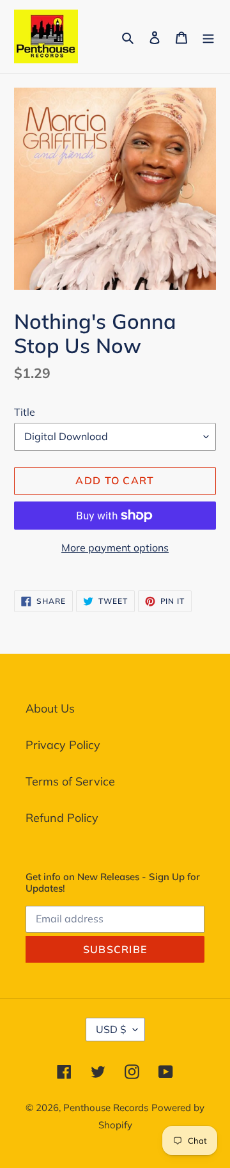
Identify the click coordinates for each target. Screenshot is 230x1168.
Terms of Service (70, 781)
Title (24, 412)
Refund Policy (62, 817)
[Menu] (208, 36)
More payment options (115, 547)
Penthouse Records (105, 1107)
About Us (50, 708)
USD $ (111, 1029)
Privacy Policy (63, 745)
